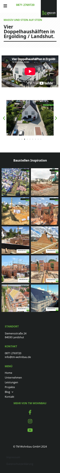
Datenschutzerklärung (19, 464)
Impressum (13, 457)
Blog (7, 392)
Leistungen (11, 382)
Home (8, 372)
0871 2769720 (25, 5)
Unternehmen (13, 377)
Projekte (10, 387)
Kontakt (9, 396)
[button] (4, 118)
